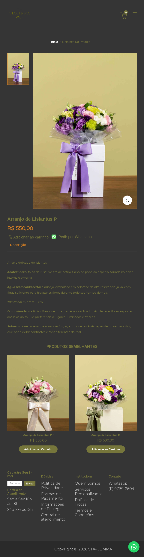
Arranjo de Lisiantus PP (38, 434)
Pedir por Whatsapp (74, 237)
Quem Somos (87, 483)
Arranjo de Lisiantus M (105, 434)
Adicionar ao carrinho (30, 237)
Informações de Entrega (52, 506)
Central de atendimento (53, 517)
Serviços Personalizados (89, 491)
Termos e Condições (84, 512)
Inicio (54, 41)
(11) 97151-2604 (121, 489)
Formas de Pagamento (52, 496)
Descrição (18, 245)
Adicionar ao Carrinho (38, 449)
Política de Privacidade (52, 485)
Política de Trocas (84, 502)
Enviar (30, 483)
